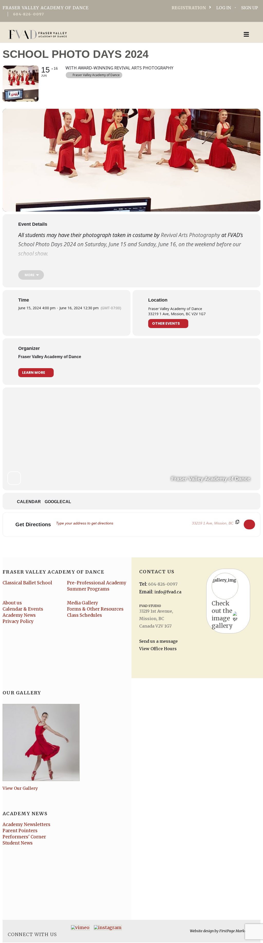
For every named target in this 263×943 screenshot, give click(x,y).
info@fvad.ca (167, 591)
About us (12, 603)
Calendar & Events (23, 609)
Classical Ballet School (27, 583)
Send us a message (158, 641)
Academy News (19, 615)
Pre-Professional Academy (96, 583)
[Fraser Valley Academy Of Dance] (104, 34)
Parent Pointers (20, 830)
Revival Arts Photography (190, 235)
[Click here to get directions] (249, 524)
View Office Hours (158, 648)
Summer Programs (88, 589)
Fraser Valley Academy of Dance (49, 357)
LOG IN (223, 7)
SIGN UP (249, 7)
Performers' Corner (24, 837)
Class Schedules (84, 615)
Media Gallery (82, 603)
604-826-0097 (28, 14)
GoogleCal (58, 502)
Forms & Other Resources (95, 609)
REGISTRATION (189, 7)
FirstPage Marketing (236, 931)
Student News (18, 843)
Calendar (29, 502)
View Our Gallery (20, 788)
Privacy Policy (18, 621)
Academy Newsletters (26, 824)
